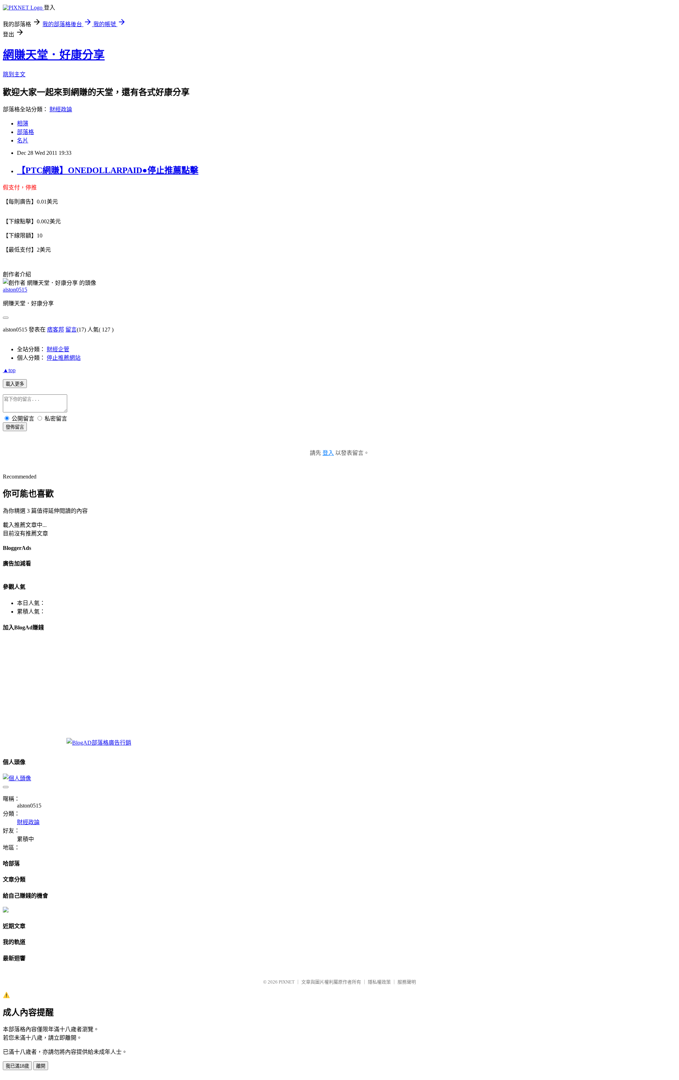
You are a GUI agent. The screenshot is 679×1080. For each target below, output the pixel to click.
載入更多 (15, 384)
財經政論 (61, 109)
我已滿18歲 (17, 1066)
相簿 (22, 124)
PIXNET (287, 982)
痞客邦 (55, 330)
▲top (9, 370)
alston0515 (15, 290)
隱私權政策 (379, 982)
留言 (71, 330)
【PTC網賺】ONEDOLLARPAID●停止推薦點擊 (107, 170)
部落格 (25, 132)
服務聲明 (406, 982)
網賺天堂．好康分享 (54, 54)
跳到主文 (14, 74)
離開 (40, 1066)
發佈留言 (15, 427)
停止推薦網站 (64, 358)
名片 (22, 140)
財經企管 (58, 349)
